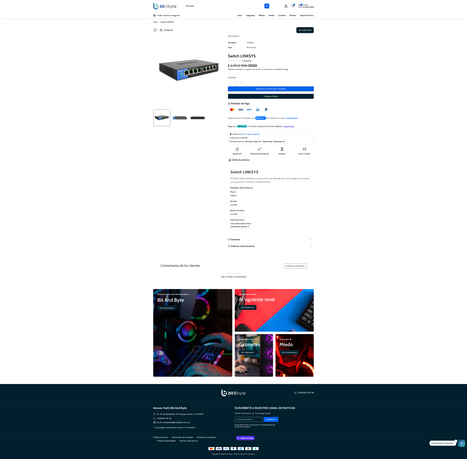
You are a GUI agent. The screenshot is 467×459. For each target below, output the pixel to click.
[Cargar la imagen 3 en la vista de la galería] (197, 117)
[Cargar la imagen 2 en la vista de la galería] (179, 117)
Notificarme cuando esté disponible (271, 89)
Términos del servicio (188, 441)
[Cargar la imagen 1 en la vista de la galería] (161, 117)
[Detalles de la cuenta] (286, 6)
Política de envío (160, 437)
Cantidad (232, 77)
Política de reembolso (206, 437)
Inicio (155, 22)
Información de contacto (182, 437)
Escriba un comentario (295, 266)
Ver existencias (305, 30)
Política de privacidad (166, 441)
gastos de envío (254, 69)
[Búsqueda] (266, 6)
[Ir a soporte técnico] (461, 443)
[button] (306, 6)
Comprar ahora (271, 96)
